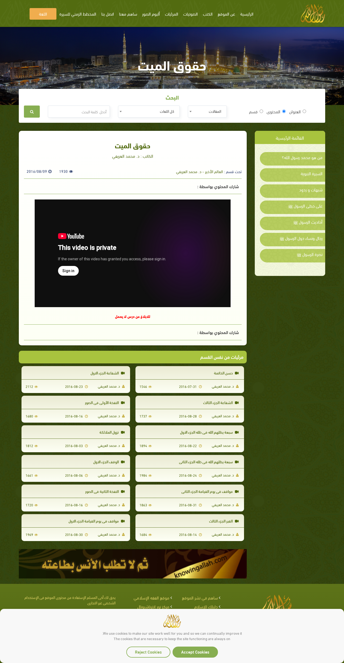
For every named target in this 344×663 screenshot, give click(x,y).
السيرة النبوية (311, 173)
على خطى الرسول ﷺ (305, 205)
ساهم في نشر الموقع (200, 597)
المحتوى (273, 111)
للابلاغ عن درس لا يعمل (132, 316)
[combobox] (207, 112)
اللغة (43, 13)
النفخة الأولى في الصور (102, 402)
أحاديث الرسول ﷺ (307, 221)
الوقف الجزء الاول (106, 461)
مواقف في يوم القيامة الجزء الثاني (207, 491)
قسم (253, 111)
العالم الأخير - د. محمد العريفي (199, 171)
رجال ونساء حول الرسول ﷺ (301, 238)
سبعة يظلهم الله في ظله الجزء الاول (207, 432)
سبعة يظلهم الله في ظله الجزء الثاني (206, 461)
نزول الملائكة (109, 432)
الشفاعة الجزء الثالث (218, 402)
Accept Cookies (195, 651)
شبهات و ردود (310, 189)
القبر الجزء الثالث (221, 521)
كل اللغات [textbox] (167, 111)
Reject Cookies (148, 651)
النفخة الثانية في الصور (102, 491)
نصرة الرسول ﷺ (309, 254)
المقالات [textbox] (215, 111)
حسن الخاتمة (224, 373)
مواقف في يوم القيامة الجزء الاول (94, 521)
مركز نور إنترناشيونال (153, 606)
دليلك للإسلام (206, 606)
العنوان (295, 111)
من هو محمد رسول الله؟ (302, 157)
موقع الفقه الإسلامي (151, 597)
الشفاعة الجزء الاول (105, 373)
